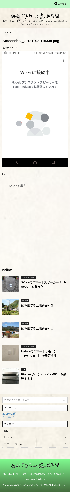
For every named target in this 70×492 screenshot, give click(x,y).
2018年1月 (8, 417)
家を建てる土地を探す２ (37, 305)
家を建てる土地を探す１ (37, 328)
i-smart (8, 437)
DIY (6, 431)
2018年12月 (9, 413)
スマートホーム (13, 444)
